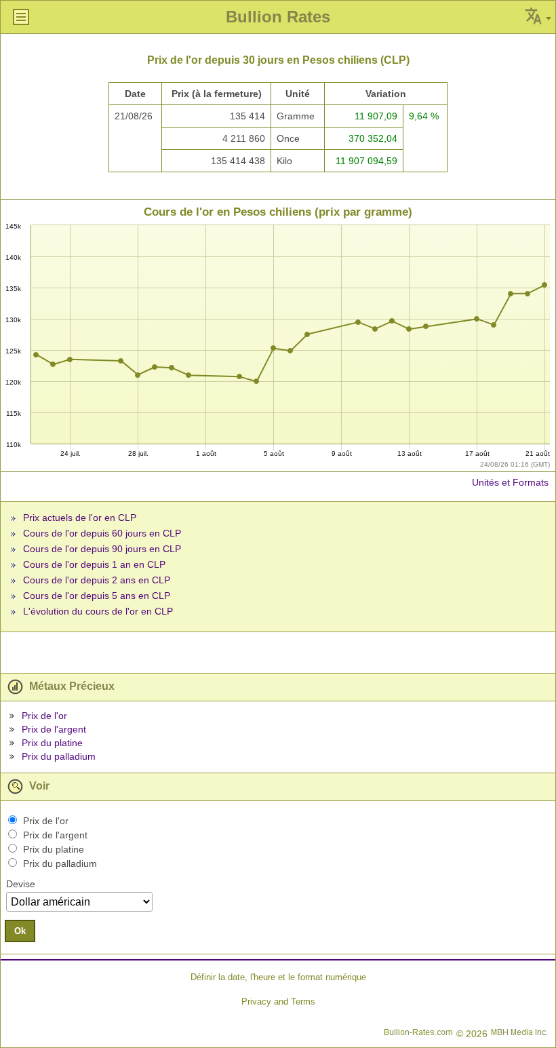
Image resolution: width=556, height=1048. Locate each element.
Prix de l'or (44, 715)
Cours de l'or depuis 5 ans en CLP (96, 595)
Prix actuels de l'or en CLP (79, 517)
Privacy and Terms (278, 1001)
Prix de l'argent (54, 729)
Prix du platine (52, 742)
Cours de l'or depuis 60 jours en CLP (102, 533)
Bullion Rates (278, 16)
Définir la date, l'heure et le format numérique (278, 977)
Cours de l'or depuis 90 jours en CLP (102, 548)
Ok (20, 931)
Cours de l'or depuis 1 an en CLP (94, 564)
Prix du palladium (59, 756)
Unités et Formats (510, 482)
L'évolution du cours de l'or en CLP (98, 611)
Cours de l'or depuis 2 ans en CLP (96, 580)
